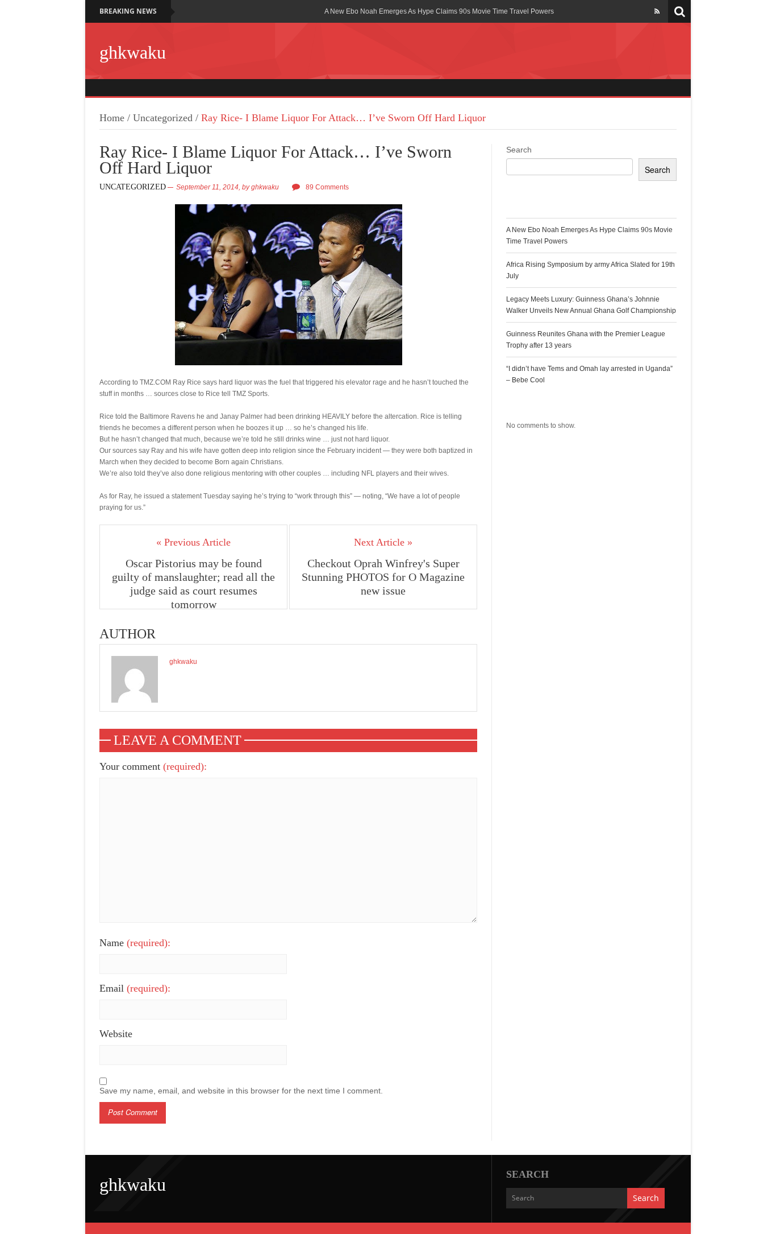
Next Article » (383, 542)
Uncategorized (163, 117)
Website (115, 1033)
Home (111, 117)
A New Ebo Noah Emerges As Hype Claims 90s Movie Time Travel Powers (439, 11)
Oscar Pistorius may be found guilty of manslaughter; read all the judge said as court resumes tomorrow (193, 583)
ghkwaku (132, 52)
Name (134, 942)
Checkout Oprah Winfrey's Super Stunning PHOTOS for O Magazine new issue (383, 577)
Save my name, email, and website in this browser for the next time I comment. (241, 1090)
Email (134, 988)
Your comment (153, 766)
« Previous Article (193, 542)
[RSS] (657, 11)
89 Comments (327, 187)
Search (519, 149)
